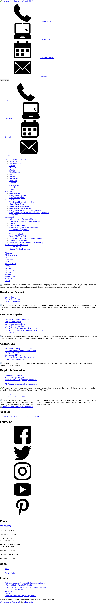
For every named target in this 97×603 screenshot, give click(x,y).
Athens (12, 166)
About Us (13, 161)
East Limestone (15, 172)
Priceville (12, 187)
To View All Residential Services (21, 202)
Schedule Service (47, 58)
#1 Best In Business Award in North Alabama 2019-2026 (26, 583)
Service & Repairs (11, 200)
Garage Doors (14, 193)
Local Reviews (15, 247)
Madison (12, 183)
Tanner (12, 189)
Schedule (8, 137)
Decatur (12, 170)
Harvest (12, 176)
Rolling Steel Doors (16, 223)
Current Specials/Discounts (19, 249)
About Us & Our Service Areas (16, 159)
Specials (8, 594)
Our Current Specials (17, 198)
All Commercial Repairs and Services (23, 219)
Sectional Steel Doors (17, 225)
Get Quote (9, 119)
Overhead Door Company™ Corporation (20, 596)
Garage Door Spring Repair (19, 206)
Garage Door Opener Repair (20, 208)
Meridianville (14, 185)
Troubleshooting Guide (18, 234)
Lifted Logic (28, 602)
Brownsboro (14, 168)
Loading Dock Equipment (19, 230)
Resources (8, 591)
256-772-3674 (45, 21)
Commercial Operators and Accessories (24, 228)
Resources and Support (18, 240)
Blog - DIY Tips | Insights (19, 236)
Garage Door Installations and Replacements (26, 210)
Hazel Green (14, 178)
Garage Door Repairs (17, 204)
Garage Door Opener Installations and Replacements (29, 213)
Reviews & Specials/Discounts (16, 245)
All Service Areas (16, 164)
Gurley (12, 174)
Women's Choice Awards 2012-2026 (18, 585)
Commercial (14, 215)
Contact (43, 76)
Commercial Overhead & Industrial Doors (25, 221)
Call (6, 100)
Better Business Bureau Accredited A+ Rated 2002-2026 (26, 587)
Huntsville (13, 181)
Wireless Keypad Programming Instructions (25, 238)
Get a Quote (45, 39)
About (7, 569)
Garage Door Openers (17, 196)
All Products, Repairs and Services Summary (26, 243)
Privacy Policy (10, 573)
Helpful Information (12, 232)
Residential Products (12, 191)
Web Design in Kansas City (10, 602)
